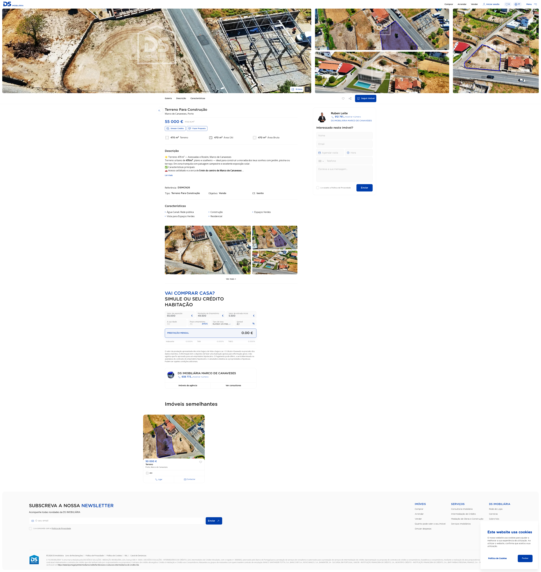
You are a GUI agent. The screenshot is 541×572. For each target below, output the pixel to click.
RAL (126, 555)
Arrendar (462, 4)
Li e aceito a (336, 188)
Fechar (525, 558)
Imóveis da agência (188, 386)
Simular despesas (423, 529)
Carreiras (493, 514)
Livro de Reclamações (74, 555)
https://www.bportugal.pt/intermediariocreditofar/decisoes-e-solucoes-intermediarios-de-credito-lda (98, 565)
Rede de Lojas (496, 509)
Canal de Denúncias (138, 555)
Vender (474, 4)
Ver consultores (233, 386)
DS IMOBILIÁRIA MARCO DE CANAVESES (351, 121)
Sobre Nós (494, 519)
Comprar (448, 4)
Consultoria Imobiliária (462, 509)
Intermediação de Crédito (463, 514)
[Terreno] (174, 437)
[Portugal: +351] (322, 161)
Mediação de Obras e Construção (467, 519)
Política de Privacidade (341, 188)
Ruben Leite (339, 113)
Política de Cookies (114, 555)
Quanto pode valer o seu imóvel (430, 524)
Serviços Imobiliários (461, 524)
